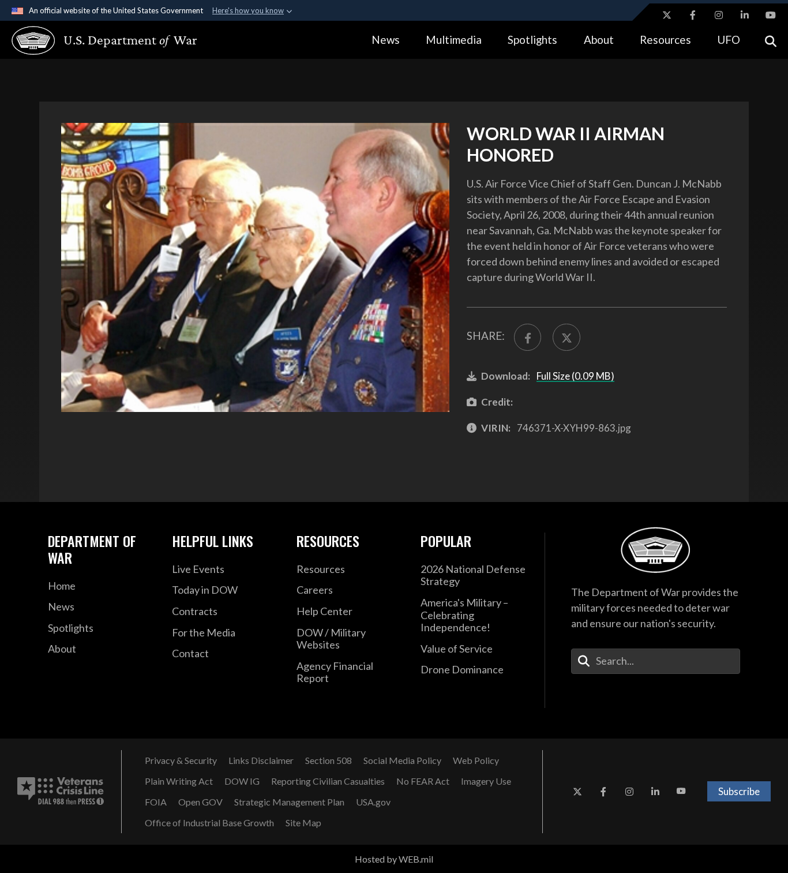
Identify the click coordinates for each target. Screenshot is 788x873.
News (386, 39)
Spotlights (532, 39)
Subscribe (739, 791)
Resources (665, 39)
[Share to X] (566, 337)
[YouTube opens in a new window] (770, 15)
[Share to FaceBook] (527, 337)
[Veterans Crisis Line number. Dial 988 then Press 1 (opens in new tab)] (60, 791)
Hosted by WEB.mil (394, 858)
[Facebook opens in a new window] (692, 15)
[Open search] (770, 40)
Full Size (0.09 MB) (575, 376)
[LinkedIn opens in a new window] (744, 15)
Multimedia (454, 39)
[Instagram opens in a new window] (718, 15)
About (599, 39)
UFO (728, 39)
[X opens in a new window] (667, 15)
